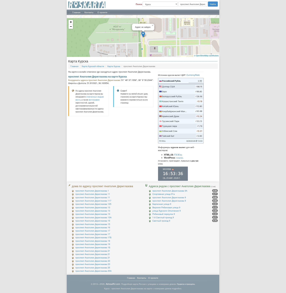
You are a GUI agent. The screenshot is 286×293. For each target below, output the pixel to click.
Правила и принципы (186, 284)
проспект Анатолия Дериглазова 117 (93, 200)
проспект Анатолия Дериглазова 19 (92, 240)
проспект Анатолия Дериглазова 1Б (92, 247)
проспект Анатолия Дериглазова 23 (92, 260)
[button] (143, 34)
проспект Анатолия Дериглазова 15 (92, 220)
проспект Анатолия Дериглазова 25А (93, 270)
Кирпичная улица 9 (161, 203)
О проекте (102, 12)
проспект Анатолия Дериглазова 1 (92, 190)
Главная (76, 12)
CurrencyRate (193, 74)
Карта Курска (113, 66)
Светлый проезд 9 (161, 220)
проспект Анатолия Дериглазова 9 (169, 197)
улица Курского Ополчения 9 (166, 210)
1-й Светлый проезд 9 (163, 217)
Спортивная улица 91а (163, 193)
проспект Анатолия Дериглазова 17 (92, 230)
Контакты (88, 12)
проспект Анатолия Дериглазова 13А (93, 217)
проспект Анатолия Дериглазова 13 (92, 207)
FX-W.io (178, 154)
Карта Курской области (93, 66)
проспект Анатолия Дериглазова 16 (92, 227)
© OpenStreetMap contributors (206, 55)
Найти (213, 4)
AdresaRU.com (113, 283)
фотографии (94, 99)
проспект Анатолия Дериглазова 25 (92, 267)
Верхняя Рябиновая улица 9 (166, 207)
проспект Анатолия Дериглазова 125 (93, 203)
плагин (179, 157)
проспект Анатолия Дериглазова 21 (92, 250)
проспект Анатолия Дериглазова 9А (169, 190)
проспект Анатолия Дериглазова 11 (92, 193)
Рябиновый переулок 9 (163, 213)
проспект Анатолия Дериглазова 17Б (93, 237)
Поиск (139, 4)
